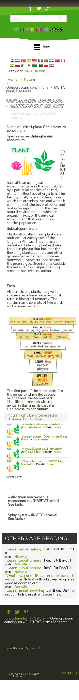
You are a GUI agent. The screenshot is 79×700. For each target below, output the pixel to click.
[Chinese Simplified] (57, 60)
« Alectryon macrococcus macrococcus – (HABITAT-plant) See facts (33, 501)
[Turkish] (23, 60)
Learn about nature (23, 567)
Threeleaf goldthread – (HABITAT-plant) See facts (41, 450)
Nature (29, 79)
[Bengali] (34, 65)
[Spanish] (29, 60)
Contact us (68, 673)
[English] (12, 60)
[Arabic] (23, 65)
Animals (21, 564)
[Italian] (63, 60)
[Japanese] (29, 65)
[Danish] (51, 60)
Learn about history (23, 549)
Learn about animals (23, 560)
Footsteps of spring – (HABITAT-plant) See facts (42, 426)
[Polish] (46, 65)
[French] (40, 60)
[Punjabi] (40, 65)
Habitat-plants (13, 477)
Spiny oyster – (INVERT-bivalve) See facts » (32, 517)
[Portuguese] (46, 60)
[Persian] (51, 65)
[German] (34, 60)
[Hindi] (12, 65)
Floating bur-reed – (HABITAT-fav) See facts (42, 462)
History (21, 556)
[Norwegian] (17, 60)
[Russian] (17, 65)
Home (12, 79)
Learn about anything (25, 590)
